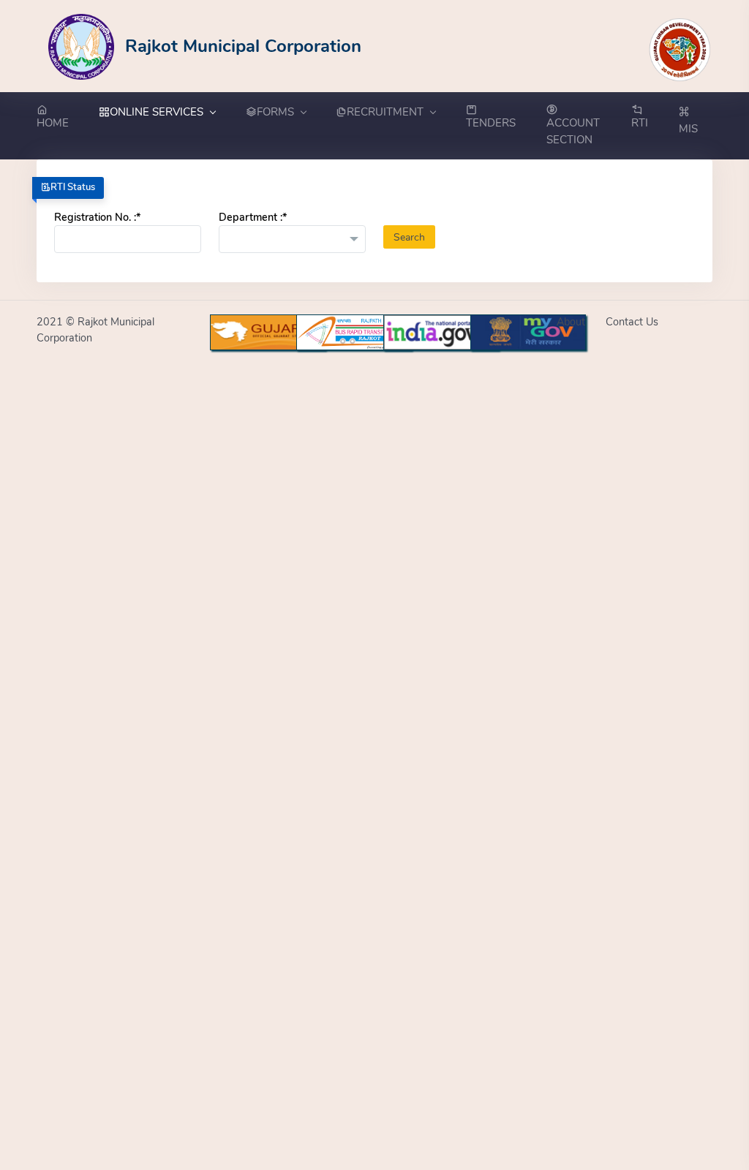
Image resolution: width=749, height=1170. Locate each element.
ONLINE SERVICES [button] (156, 112)
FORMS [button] (275, 112)
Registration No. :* (97, 217)
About (571, 321)
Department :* (253, 217)
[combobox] (292, 239)
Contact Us (632, 321)
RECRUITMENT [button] (385, 112)
